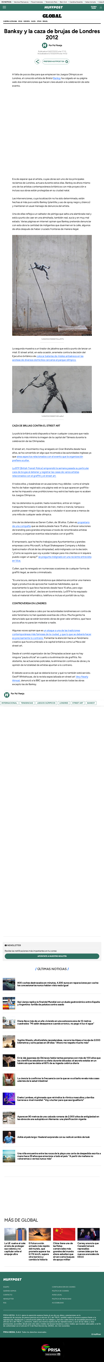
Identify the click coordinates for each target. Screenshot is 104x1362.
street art (77, 703)
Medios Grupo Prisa (52, 1354)
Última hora (94, 7)
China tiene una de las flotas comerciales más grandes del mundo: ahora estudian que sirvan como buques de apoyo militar (63, 1251)
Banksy (57, 78)
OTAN (39, 21)
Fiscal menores (37, 2)
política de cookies (60, 1291)
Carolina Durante (76, 2)
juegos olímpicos (46, 703)
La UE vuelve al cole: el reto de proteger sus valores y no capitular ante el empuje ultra (15, 1249)
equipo (6, 1287)
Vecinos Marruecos (21, 2)
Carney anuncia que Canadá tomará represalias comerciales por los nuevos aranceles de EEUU (88, 1250)
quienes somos (9, 1291)
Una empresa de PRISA (52, 1348)
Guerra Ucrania (10, 21)
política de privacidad (61, 1299)
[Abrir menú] (4, 7)
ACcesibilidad (58, 1303)
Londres (63, 703)
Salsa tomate (90, 2)
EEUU (20, 21)
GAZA (33, 21)
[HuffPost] (12, 1279)
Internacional (9, 703)
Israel (45, 21)
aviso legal (57, 1295)
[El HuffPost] (53, 7)
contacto (7, 1295)
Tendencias (27, 703)
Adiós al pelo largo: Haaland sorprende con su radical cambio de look (53, 1137)
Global (52, 16)
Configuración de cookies (63, 1287)
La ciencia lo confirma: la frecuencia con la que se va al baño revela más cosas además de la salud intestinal (58, 1080)
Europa (27, 21)
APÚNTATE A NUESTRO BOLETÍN (52, 956)
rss (4, 1303)
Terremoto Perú (51, 2)
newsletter (8, 1299)
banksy (91, 703)
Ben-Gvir (63, 2)
